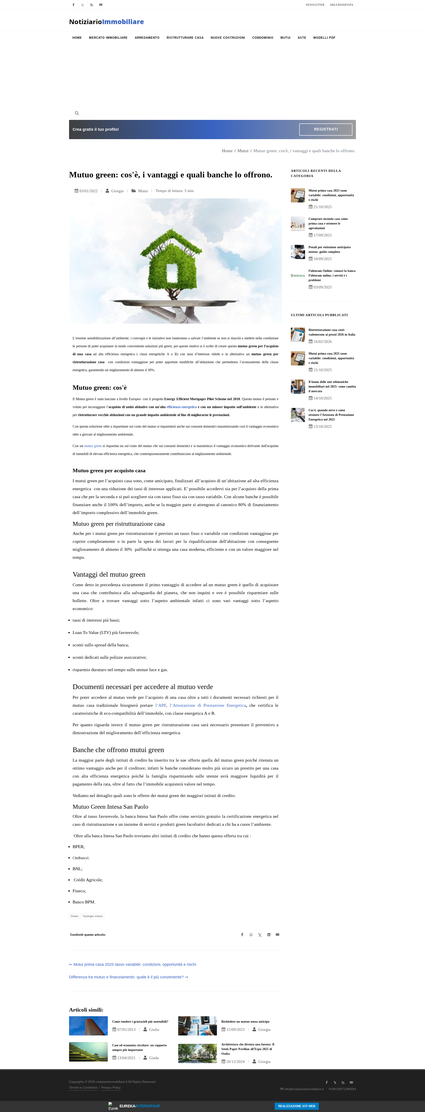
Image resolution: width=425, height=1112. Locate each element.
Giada (153, 1058)
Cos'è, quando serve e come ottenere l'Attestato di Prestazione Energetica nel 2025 (331, 415)
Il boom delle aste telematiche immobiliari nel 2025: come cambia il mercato (332, 386)
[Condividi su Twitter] (259, 934)
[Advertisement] (212, 78)
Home (227, 150)
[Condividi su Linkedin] (268, 934)
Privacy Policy (111, 1087)
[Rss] (91, 5)
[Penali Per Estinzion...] (298, 252)
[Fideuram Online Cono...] (298, 276)
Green (74, 916)
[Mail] (100, 5)
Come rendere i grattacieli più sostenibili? (140, 1021)
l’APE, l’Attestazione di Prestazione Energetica (200, 705)
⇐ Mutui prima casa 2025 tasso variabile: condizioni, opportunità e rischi (132, 964)
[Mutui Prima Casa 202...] (298, 195)
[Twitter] (82, 5)
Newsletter (315, 4)
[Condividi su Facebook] (242, 934)
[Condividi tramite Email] (277, 934)
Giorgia (117, 191)
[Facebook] (73, 5)
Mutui (243, 150)
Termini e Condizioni (83, 1087)
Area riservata (341, 4)
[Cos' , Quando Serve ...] (298, 415)
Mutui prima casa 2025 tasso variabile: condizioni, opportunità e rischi (331, 195)
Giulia (153, 1029)
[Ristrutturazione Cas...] (298, 335)
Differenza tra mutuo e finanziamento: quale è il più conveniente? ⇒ (128, 977)
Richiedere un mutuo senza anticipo (245, 1021)
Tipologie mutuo (92, 916)
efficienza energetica (182, 407)
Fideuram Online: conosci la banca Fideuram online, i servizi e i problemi (332, 275)
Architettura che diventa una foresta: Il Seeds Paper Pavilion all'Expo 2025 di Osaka (247, 1049)
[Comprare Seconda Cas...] (298, 224)
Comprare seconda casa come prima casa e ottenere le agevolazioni (328, 223)
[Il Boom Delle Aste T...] (298, 387)
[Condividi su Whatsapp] (251, 934)
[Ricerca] (76, 113)
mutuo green (93, 446)
